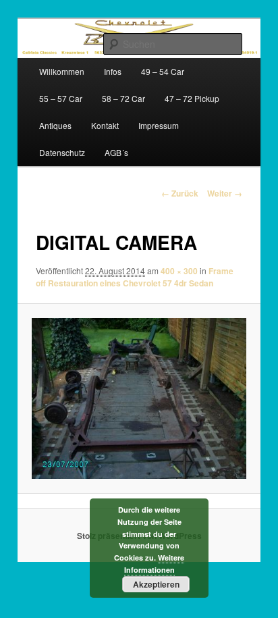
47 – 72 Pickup (192, 98)
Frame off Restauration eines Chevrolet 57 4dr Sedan (134, 277)
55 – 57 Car (60, 98)
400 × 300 (179, 271)
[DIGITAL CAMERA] (139, 398)
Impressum (158, 125)
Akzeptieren (156, 584)
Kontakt (105, 125)
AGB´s (116, 152)
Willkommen (61, 71)
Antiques (55, 125)
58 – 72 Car (123, 98)
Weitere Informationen (154, 563)
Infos (112, 71)
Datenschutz (62, 152)
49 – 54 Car (162, 71)
